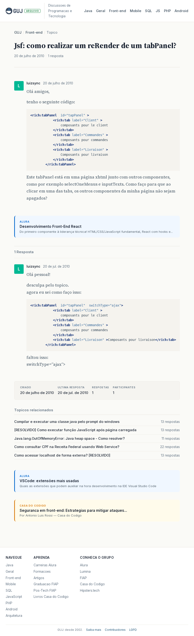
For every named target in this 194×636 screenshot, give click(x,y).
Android (181, 11)
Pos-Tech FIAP (45, 590)
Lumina (85, 571)
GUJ (18, 32)
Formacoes (42, 571)
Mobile (135, 11)
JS (158, 11)
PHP (167, 11)
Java (88, 11)
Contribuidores (115, 629)
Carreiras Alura (45, 565)
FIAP (83, 578)
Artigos (39, 578)
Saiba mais (93, 629)
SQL (148, 11)
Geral (100, 11)
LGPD (133, 629)
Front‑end (117, 11)
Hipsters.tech (90, 590)
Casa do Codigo (92, 584)
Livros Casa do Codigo (51, 597)
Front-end (34, 32)
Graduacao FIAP (46, 584)
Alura (84, 565)
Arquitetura (14, 616)
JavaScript (14, 597)
